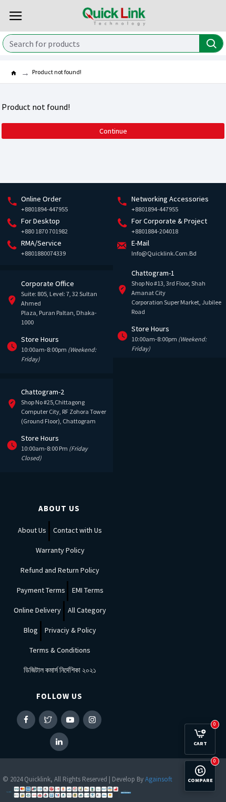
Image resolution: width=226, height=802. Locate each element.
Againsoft (158, 779)
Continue (113, 131)
